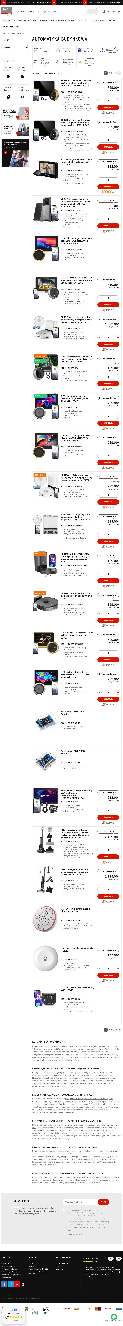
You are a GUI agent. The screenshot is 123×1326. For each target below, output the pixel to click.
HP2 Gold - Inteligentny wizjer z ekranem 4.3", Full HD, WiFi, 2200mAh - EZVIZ (76, 241)
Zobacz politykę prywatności (73, 1234)
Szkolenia (83, 21)
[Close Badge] (24, 1307)
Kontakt (43, 21)
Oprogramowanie (110, 1320)
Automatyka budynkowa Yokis (68, 62)
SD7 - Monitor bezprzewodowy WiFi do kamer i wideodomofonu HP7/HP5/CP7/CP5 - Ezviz (76, 794)
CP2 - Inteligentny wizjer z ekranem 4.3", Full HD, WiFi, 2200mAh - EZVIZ (74, 398)
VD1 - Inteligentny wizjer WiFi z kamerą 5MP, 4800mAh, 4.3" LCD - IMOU (76, 162)
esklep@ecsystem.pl (44, 2)
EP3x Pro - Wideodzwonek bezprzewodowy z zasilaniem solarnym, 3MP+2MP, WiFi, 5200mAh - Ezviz (76, 203)
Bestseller (60, 1269)
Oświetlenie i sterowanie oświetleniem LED (89, 61)
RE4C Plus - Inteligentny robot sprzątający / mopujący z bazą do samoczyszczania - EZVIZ (76, 320)
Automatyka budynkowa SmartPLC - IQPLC (45, 61)
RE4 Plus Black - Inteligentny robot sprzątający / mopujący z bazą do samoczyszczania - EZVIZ (76, 558)
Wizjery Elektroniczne (89, 50)
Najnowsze (50, 73)
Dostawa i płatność (27, 21)
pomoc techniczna (11, 27)
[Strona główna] (6, 11)
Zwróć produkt (6, 1277)
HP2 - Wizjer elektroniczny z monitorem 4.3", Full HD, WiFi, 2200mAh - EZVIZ (75, 675)
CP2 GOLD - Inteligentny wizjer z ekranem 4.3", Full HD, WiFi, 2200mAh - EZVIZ (77, 438)
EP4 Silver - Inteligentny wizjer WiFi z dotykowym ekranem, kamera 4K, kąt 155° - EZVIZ (76, 122)
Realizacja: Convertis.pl (9, 1320)
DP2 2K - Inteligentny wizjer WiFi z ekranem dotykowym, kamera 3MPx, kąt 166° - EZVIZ (77, 280)
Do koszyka (108, 107)
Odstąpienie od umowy (9, 1269)
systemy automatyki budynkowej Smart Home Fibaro (82, 1072)
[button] (111, 1259)
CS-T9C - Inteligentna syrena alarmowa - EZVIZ (75, 910)
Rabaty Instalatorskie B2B (62, 21)
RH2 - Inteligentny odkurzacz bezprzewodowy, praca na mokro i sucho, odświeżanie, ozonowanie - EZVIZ (75, 834)
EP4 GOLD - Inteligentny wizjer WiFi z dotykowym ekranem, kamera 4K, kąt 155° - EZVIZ (76, 83)
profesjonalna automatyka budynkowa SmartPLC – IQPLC (88, 1099)
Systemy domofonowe (23, 88)
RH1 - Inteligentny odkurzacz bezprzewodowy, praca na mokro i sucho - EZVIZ (75, 872)
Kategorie (7, 21)
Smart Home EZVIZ (68, 50)
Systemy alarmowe (21, 69)
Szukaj (92, 11)
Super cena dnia (62, 1263)
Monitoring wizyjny (8, 69)
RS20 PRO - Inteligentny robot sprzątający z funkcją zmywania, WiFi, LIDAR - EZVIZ (76, 517)
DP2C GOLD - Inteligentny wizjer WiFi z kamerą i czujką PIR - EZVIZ (77, 635)
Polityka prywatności (9, 1272)
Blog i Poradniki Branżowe (104, 21)
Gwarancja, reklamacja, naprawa (37, 1273)
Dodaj (103, 1202)
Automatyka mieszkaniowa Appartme (112, 50)
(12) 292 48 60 (29, 2)
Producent (8, 48)
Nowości (59, 1266)
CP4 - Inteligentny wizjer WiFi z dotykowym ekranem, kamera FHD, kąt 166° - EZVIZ (76, 359)
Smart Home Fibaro (45, 50)
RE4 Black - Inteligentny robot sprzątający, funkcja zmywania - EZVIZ (77, 596)
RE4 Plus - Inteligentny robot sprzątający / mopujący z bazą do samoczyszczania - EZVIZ (76, 477)
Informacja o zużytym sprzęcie (12, 1275)
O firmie (31, 1263)
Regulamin (5, 1263)
